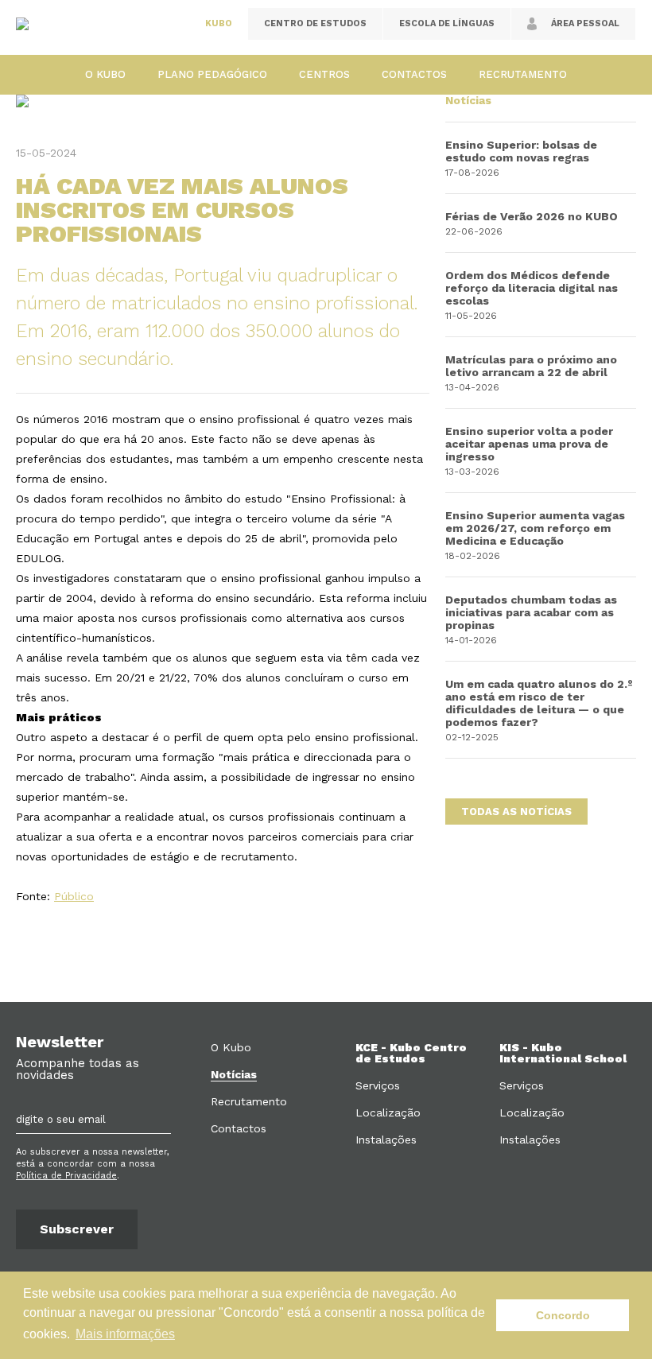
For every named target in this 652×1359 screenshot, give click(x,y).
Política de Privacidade (66, 1176)
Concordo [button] (563, 1315)
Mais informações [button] (125, 1334)
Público (74, 896)
